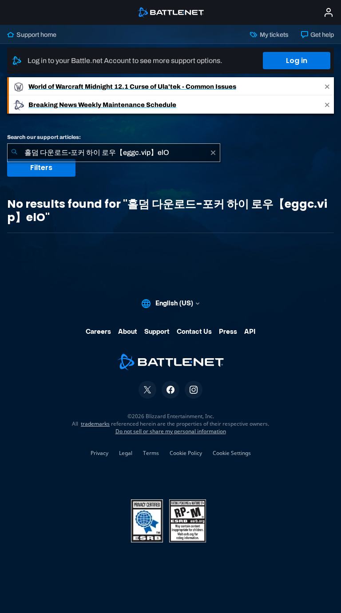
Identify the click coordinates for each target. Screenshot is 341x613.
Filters (41, 167)
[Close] (327, 86)
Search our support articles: (44, 137)
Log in (296, 60)
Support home (35, 34)
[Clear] (213, 152)
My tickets (273, 34)
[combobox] (113, 152)
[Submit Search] (14, 152)
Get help (321, 34)
